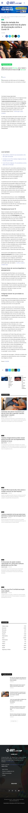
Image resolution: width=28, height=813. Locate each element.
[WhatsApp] (12, 36)
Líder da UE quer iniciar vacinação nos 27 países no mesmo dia (10, 382)
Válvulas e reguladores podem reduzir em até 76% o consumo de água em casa (18, 708)
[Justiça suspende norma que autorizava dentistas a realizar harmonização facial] (14, 506)
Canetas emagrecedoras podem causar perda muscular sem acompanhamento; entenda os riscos (13, 439)
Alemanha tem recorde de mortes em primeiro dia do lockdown (24, 383)
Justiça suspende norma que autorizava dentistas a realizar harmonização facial (13, 515)
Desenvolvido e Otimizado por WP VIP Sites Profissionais (14, 803)
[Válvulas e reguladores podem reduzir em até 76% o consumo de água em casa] (5, 709)
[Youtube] (19, 790)
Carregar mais (13, 721)
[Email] (15, 36)
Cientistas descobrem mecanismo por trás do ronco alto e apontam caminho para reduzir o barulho (12, 413)
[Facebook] (6, 36)
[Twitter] (9, 36)
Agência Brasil (4, 442)
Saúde (5, 16)
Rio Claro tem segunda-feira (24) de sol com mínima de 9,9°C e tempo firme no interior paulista (18, 679)
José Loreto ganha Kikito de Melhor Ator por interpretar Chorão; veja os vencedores (18, 701)
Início (2, 16)
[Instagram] (12, 790)
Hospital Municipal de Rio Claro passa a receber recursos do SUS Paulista (13, 490)
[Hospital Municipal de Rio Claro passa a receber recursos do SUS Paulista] (14, 482)
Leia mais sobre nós (10, 761)
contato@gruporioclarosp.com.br (17, 764)
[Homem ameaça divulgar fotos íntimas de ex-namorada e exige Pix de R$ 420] (5, 716)
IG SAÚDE (6, 361)
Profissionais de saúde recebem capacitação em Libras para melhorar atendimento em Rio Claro (12, 563)
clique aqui (22, 69)
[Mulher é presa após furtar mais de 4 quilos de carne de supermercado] (5, 687)
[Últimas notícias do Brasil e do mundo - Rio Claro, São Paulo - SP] (14, 750)
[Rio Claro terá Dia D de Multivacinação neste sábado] (14, 581)
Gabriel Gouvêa (4, 416)
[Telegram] (18, 36)
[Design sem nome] (14, 9)
